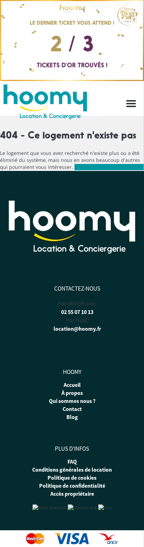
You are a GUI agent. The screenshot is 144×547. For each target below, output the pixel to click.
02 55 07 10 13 (77, 311)
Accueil (72, 384)
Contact (72, 408)
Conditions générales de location (72, 469)
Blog (72, 416)
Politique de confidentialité (72, 485)
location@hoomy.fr (77, 328)
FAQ (72, 461)
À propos (72, 392)
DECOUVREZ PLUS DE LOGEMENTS (109, 167)
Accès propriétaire (72, 493)
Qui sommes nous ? (72, 400)
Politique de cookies (72, 477)
